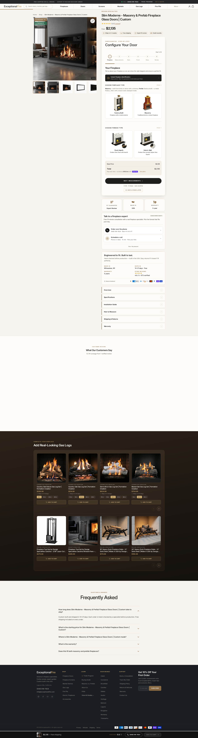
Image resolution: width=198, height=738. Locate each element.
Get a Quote (159, 1)
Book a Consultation (126, 676)
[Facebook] (43, 696)
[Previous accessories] (154, 565)
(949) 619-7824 (43, 689)
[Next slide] (94, 48)
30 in (50, 497)
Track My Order (125, 680)
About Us (85, 687)
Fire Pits (158, 6)
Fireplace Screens (69, 680)
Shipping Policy (125, 683)
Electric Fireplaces (69, 695)
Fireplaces (64, 6)
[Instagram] (38, 696)
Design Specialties (110, 11)
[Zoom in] (92, 21)
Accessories (67, 699)
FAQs (83, 691)
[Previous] (154, 509)
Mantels (120, 6)
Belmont (103, 703)
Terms (98, 727)
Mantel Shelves (68, 683)
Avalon (103, 695)
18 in (44, 497)
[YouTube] (47, 696)
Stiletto (103, 691)
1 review (117, 23)
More (176, 6)
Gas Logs (139, 6)
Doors (83, 6)
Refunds (85, 727)
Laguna (103, 707)
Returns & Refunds (126, 687)
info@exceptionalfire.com (45, 692)
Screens (102, 6)
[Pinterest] (52, 696)
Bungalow (104, 710)
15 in (39, 497)
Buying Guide (86, 680)
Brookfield (104, 683)
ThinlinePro (104, 718)
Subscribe (155, 688)
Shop (40, 14)
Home (35, 14)
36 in (55, 497)
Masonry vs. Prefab (88, 683)
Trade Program (146, 1)
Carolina (103, 687)
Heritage (103, 699)
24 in (81, 497)
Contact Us (123, 695)
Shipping (92, 727)
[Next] (159, 509)
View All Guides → (88, 695)
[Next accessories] (159, 565)
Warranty (123, 691)
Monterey (104, 714)
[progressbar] (152, 734)
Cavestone (104, 680)
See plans (143, 171)
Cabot (103, 676)
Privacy (78, 727)
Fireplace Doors (68, 676)
